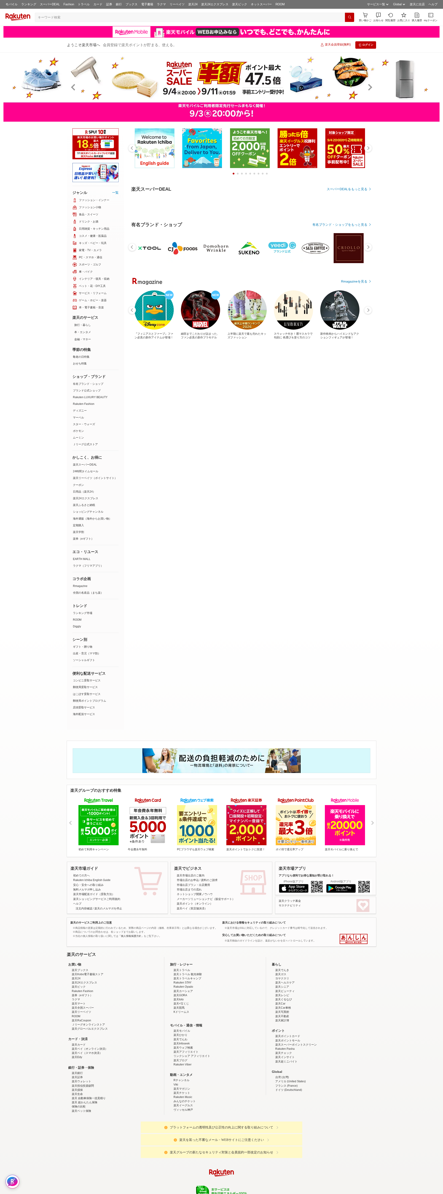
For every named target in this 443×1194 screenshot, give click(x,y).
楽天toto (179, 999)
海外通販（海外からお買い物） (92, 518)
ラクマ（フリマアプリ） (88, 565)
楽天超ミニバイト (286, 1061)
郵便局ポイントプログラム (89, 700)
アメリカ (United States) (290, 1081)
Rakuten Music (183, 1097)
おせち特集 (80, 363)
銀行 (119, 4)
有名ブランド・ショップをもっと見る (339, 351)
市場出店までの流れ (189, 889)
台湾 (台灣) (282, 1077)
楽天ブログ (180, 1060)
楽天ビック (239, 4)
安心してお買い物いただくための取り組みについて (254, 935)
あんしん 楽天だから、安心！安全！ (354, 939)
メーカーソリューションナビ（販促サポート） (206, 899)
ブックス (132, 4)
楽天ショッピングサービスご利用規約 (96, 899)
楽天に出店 (417, 4)
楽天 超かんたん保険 (84, 1102)
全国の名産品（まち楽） (88, 592)
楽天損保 (77, 1090)
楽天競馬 (179, 1007)
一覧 (115, 192)
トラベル (84, 4)
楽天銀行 (77, 1073)
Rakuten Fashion (83, 404)
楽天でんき (282, 970)
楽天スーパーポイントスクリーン (296, 1044)
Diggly (77, 626)
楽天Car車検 (283, 1007)
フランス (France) (286, 1085)
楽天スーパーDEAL (85, 464)
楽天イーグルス (183, 1105)
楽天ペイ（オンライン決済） (90, 1048)
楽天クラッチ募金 (290, 900)
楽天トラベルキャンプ (187, 978)
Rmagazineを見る (354, 610)
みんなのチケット (185, 1101)
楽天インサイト (285, 1057)
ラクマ (161, 4)
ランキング (28, 4)
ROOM (280, 4)
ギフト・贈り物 (82, 646)
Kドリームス (181, 1012)
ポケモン (78, 431)
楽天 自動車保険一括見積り (89, 1098)
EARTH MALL (81, 559)
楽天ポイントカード (287, 1036)
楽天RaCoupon (81, 1020)
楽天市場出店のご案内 (190, 875)
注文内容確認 (84, 908)
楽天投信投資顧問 (83, 1085)
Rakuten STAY (183, 982)
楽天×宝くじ (181, 1003)
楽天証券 (77, 1077)
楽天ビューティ (285, 991)
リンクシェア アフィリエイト (192, 1056)
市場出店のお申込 (188, 880)
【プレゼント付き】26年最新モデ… (325, 450)
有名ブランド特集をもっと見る (344, 550)
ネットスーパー (261, 4)
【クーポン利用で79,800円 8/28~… (171, 450)
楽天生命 (77, 1094)
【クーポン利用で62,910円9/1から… (274, 450)
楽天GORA (180, 995)
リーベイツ (177, 4)
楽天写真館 (282, 1012)
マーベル (78, 417)
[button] (378, 17)
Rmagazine (80, 586)
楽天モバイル (182, 1030)
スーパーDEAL (50, 4)
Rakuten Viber (183, 1064)
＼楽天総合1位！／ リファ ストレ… (197, 450)
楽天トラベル (182, 970)
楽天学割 (78, 532)
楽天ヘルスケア (285, 982)
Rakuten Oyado (183, 986)
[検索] (349, 17)
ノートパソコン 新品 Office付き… (299, 450)
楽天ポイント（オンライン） (195, 903)
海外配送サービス (84, 714)
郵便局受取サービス (85, 687)
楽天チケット (182, 1093)
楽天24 (193, 4)
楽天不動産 (282, 1016)
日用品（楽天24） (84, 491)
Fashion (68, 4)
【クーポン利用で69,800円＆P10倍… (223, 450)
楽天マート (79, 1003)
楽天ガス (280, 974)
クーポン (78, 485)
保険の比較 (79, 1106)
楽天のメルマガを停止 (108, 908)
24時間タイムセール (85, 471)
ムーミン (78, 437)
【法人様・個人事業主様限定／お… (351, 450)
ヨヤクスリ (282, 978)
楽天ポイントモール (287, 1040)
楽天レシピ (282, 995)
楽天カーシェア (183, 991)
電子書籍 (147, 4)
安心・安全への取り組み (88, 885)
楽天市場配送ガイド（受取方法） (94, 894)
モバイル (12, 4)
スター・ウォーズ (84, 424)
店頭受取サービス (84, 707)
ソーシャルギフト (84, 660)
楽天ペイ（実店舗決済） (192, 908)
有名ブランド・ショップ (88, 383)
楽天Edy (77, 1057)
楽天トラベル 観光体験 (188, 974)
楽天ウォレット (81, 1081)
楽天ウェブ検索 (183, 1047)
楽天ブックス (80, 970)
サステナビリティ (290, 905)
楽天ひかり (180, 1035)
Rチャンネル (181, 1080)
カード (97, 4)
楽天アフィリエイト (186, 1051)
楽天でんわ (180, 1039)
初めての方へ (81, 875)
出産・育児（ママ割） (87, 653)
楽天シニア (282, 986)
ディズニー (80, 410)
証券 (109, 4)
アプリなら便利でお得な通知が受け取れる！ (306, 875)
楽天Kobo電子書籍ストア (87, 974)
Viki (176, 1084)
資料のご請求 (209, 880)
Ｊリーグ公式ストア (85, 444)
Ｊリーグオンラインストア (88, 1024)
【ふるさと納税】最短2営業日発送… (146, 450)
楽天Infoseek (182, 1043)
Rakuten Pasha (285, 1048)
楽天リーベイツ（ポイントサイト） (95, 478)
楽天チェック (283, 1053)
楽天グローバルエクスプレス (90, 1028)
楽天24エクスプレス (214, 4)
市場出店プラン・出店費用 (193, 885)
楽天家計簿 (282, 1020)
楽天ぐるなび (283, 999)
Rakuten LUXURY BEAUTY (90, 397)
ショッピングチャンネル (88, 511)
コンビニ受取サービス (87, 680)
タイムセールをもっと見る (348, 479)
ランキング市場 (82, 613)
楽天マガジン (182, 1088)
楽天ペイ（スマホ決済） (87, 1053)
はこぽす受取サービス (87, 694)
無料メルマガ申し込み (87, 889)
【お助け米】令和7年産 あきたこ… (248, 450)
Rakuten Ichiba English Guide (92, 880)
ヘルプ (432, 4)
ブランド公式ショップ (87, 390)
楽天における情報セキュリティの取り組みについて (254, 922)
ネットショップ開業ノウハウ (195, 894)
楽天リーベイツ (81, 1012)
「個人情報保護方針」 (131, 936)
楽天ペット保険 (81, 1111)
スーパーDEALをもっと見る (347, 189)
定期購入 (78, 525)
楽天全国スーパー (83, 1007)
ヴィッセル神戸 (183, 1109)
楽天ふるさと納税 (84, 505)
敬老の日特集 (81, 356)
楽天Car (280, 1003)
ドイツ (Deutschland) (288, 1090)
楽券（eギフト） (83, 538)
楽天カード (79, 1044)
